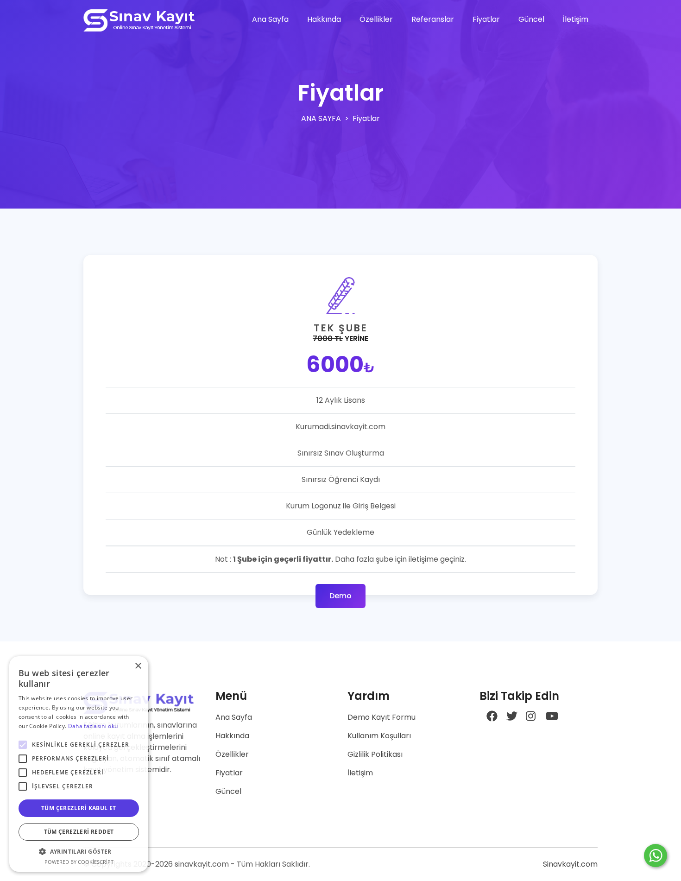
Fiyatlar (486, 19)
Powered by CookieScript (79, 861)
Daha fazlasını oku (93, 726)
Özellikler (376, 19)
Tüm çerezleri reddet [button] (79, 832)
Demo (340, 595)
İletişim (575, 19)
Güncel (531, 19)
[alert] (78, 764)
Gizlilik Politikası (375, 754)
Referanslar (432, 19)
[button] (79, 851)
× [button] (137, 666)
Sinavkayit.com (570, 864)
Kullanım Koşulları (379, 735)
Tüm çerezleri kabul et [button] (78, 808)
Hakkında (324, 19)
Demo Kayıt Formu (381, 717)
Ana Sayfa (270, 19)
